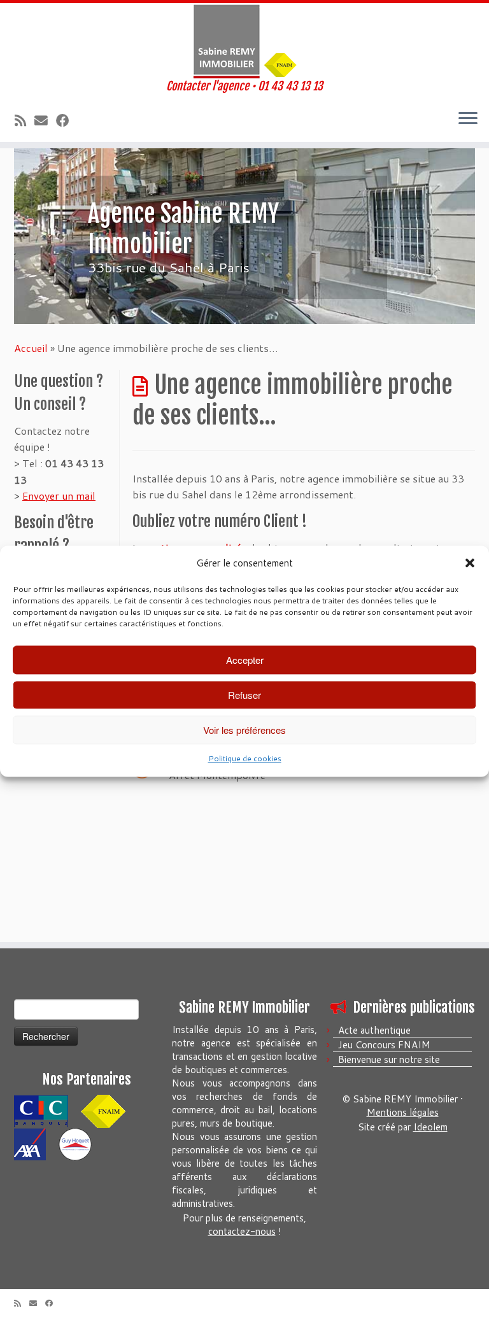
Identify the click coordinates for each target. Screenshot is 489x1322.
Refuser (244, 694)
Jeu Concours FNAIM (384, 1044)
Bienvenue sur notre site (389, 1059)
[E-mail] (45, 120)
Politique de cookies (244, 759)
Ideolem (430, 1127)
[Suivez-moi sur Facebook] (67, 120)
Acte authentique (374, 1030)
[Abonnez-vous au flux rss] (24, 120)
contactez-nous (242, 1231)
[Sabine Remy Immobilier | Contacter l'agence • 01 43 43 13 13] (244, 41)
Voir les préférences (244, 729)
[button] (470, 563)
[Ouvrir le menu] (468, 119)
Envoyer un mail (59, 495)
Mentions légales (403, 1112)
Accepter (245, 659)
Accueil (31, 348)
